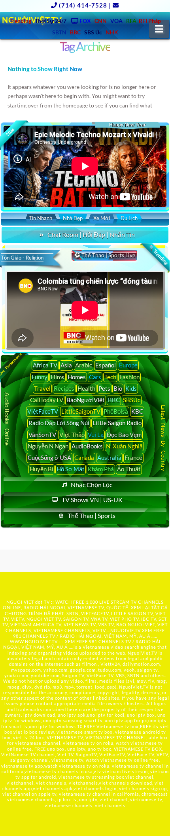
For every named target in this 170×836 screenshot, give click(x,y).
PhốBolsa (116, 411)
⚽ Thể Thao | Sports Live (104, 255)
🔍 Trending (158, 254)
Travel (42, 388)
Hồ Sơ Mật (71, 469)
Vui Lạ (96, 434)
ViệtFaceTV (42, 411)
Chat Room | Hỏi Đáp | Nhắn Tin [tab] (91, 234)
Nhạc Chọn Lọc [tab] (91, 484)
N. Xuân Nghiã (124, 446)
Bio (117, 388)
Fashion (129, 376)
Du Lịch (129, 218)
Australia (109, 457)
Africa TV (45, 365)
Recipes (64, 388)
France (133, 457)
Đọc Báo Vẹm (124, 434)
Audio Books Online (7, 419)
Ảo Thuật (129, 469)
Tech (110, 376)
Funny (39, 376)
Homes (77, 376)
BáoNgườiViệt (85, 399)
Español (105, 365)
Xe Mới (101, 218)
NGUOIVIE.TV (125, 630)
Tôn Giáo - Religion (22, 257)
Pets (104, 388)
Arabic (83, 365)
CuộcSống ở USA (49, 457)
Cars (95, 376)
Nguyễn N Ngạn (48, 446)
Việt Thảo (72, 434)
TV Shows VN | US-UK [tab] (92, 499)
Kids (131, 388)
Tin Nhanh (40, 218)
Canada (84, 457)
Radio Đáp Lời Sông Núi (58, 422)
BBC (114, 399)
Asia (66, 365)
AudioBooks (87, 446)
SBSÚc (131, 399)
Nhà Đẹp (73, 218)
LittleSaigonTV (80, 411)
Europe (128, 365)
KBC (137, 411)
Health (86, 388)
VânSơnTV (42, 434)
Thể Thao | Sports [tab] (91, 515)
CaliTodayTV (46, 399)
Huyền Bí (41, 469)
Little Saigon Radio (117, 422)
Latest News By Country (163, 438)
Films (57, 376)
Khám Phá (101, 469)
